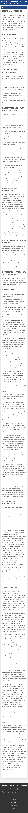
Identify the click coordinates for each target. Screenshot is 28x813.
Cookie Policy (14, 805)
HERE (17, 284)
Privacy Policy (14, 802)
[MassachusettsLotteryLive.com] (2, 7)
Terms (14, 808)
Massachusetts (11, 2)
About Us (14, 799)
